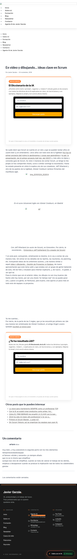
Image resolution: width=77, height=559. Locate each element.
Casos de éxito (8, 536)
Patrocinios (7, 540)
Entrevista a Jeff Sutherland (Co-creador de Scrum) (44, 250)
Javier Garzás (12, 72)
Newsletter (7, 45)
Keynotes (6, 544)
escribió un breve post (22, 327)
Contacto (6, 48)
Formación (6, 39)
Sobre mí (6, 37)
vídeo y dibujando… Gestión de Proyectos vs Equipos (32, 264)
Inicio (5, 34)
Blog (4, 42)
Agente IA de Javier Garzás (13, 50)
